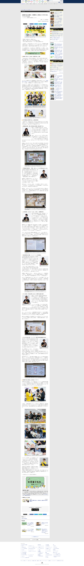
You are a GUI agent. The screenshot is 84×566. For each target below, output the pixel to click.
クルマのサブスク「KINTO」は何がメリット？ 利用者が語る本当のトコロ (59, 13)
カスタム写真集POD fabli (57, 554)
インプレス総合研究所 (24, 548)
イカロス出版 (47, 544)
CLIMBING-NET (40, 553)
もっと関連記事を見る (35, 536)
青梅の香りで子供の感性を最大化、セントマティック (45, 523)
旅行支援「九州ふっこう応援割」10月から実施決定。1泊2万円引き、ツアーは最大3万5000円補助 (57, 66)
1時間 (51, 61)
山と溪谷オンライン (41, 552)
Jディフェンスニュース (49, 547)
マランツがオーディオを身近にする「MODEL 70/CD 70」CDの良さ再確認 (59, 16)
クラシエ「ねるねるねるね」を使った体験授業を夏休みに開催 (30, 530)
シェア (32, 514)
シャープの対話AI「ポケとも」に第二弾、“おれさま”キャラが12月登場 (58, 89)
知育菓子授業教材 (24, 518)
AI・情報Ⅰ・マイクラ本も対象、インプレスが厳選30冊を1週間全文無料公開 (59, 54)
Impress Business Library (32, 548)
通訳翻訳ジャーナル (48, 548)
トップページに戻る (35, 539)
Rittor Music (39, 544)
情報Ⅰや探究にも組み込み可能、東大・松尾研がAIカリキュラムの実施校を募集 (58, 92)
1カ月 (61, 61)
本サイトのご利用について (24, 560)
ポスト (25, 514)
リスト (28, 514)
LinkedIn (45, 514)
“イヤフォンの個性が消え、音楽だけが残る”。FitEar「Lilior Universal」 (58, 22)
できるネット (23, 556)
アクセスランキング (55, 28)
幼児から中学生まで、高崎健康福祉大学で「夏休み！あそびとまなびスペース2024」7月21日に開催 (45, 531)
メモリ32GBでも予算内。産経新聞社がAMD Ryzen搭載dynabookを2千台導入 (58, 25)
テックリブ (47, 556)
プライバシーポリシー (44, 560)
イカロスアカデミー (48, 551)
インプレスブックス (31, 554)
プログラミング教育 (40, 3)
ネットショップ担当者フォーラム (33, 547)
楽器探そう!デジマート (41, 547)
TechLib (47, 557)
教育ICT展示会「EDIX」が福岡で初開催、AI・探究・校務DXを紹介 (58, 48)
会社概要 (49, 560)
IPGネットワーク (55, 552)
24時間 (55, 61)
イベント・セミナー (50, 3)
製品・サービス (56, 3)
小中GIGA (27, 3)
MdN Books (47, 553)
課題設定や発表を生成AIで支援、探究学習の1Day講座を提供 (58, 98)
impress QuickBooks (56, 548)
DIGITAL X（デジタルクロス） (32, 551)
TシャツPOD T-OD (41, 548)
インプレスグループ (53, 560)
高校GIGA (31, 3)
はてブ (36, 514)
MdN (46, 552)
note (40, 514)
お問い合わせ (29, 560)
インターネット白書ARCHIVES (25, 557)
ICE (53, 544)
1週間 (58, 61)
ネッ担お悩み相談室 (24, 552)
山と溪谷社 (39, 551)
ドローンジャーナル (24, 551)
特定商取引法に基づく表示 (60, 560)
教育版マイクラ (35, 3)
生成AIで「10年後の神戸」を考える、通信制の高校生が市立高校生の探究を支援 (59, 95)
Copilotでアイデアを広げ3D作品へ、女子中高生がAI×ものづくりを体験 (58, 76)
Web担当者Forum (24, 547)
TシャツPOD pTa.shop (57, 553)
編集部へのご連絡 (39, 560)
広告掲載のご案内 (34, 560)
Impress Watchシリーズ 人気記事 (57, 60)
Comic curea (55, 547)
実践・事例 (45, 3)
